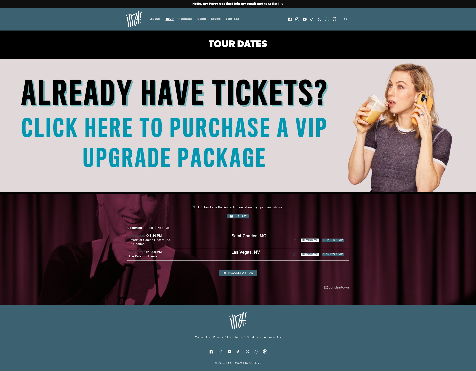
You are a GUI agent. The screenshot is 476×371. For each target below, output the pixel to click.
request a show (240, 273)
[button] (346, 19)
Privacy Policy (222, 337)
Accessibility (272, 337)
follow (241, 216)
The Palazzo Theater (143, 256)
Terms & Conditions (248, 337)
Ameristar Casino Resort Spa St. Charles (149, 242)
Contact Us (202, 337)
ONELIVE (255, 362)
